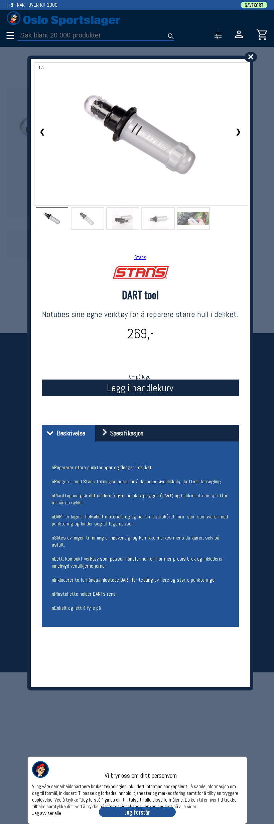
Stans (140, 257)
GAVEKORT (254, 5)
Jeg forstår (137, 812)
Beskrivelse (69, 433)
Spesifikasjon (125, 433)
